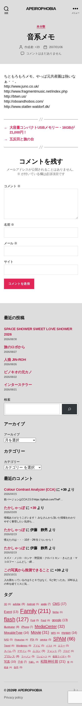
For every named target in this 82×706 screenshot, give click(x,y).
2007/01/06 (56, 47)
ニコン (38, 650)
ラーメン (27, 656)
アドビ (38, 645)
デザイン (23, 651)
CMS (59, 604)
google (60, 620)
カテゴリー (12, 461)
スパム (9, 650)
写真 (10, 661)
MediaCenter (50, 626)
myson (69, 632)
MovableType (16, 632)
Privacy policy (13, 697)
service (45, 639)
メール (10, 243)
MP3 (55, 633)
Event (11, 612)
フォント (54, 650)
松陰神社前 (53, 661)
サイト (8, 261)
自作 (18, 667)
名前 (9, 224)
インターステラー (18, 385)
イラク (51, 645)
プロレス (11, 656)
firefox (57, 612)
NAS (8, 639)
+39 (37, 47)
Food (45, 620)
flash (16, 619)
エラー (63, 645)
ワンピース (43, 656)
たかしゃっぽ (14, 508)
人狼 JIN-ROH (15, 360)
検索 (7, 399)
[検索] (69, 409)
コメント (12, 186)
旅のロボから (14, 347)
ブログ (68, 651)
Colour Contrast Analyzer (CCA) (30, 490)
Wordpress (23, 645)
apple (46, 604)
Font (34, 620)
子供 (22, 661)
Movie (40, 632)
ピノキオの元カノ (18, 372)
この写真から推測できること (26, 570)
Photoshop (21, 639)
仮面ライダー (61, 656)
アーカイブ (12, 434)
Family (35, 611)
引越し (34, 662)
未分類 (41, 26)
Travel (9, 645)
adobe (19, 604)
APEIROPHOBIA (41, 8)
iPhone (27, 626)
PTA (34, 639)
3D (7, 604)
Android (33, 604)
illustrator (11, 626)
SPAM (64, 638)
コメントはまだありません (44, 53)
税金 (8, 667)
